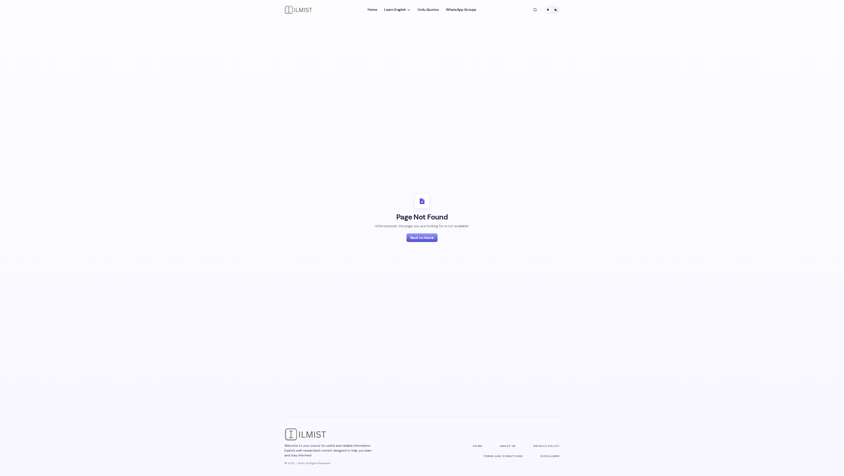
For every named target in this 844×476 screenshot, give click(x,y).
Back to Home (422, 237)
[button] (535, 9)
